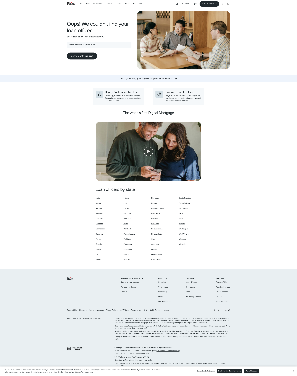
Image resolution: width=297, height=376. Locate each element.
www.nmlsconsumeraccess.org (169, 351)
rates (178, 100)
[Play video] (148, 151)
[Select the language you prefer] (228, 4)
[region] (148, 371)
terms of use (80, 372)
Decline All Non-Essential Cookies (229, 371)
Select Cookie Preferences (206, 371)
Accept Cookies (251, 371)
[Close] (293, 370)
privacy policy (68, 372)
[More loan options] (222, 4)
